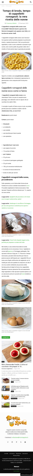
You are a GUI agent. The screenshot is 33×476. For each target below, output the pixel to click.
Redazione (18, 453)
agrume (10, 251)
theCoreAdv (16, 471)
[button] (2, 2)
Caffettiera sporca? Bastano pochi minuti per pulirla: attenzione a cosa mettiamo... (20, 388)
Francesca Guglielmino (7, 368)
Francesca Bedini (11, 23)
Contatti (6, 453)
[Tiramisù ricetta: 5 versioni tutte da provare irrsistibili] (6, 380)
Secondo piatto (14, 398)
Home (3, 6)
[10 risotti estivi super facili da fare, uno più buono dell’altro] (6, 405)
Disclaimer (25, 453)
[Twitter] (20, 442)
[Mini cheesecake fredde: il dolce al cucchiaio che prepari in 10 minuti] (16, 352)
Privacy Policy (16, 455)
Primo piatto (9, 6)
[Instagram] (12, 442)
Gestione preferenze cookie (26, 474)
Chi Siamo (12, 453)
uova (28, 185)
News (12, 391)
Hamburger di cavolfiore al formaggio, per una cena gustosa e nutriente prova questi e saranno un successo (16, 206)
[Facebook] (7, 442)
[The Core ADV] (16, 467)
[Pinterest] (16, 442)
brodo (23, 274)
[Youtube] (25, 442)
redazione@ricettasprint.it (20, 437)
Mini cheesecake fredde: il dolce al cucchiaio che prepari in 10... (14, 365)
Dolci (3, 361)
